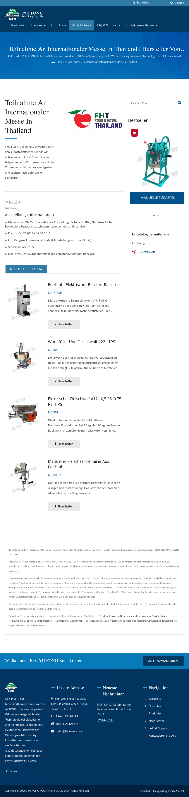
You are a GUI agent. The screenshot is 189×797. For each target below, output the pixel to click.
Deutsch (179, 2)
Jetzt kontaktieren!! (163, 660)
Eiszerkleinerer (91, 616)
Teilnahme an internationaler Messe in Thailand (110, 62)
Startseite (17, 25)
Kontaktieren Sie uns (140, 25)
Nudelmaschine (117, 621)
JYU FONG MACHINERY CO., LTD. (46, 791)
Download (147, 252)
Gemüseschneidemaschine (160, 621)
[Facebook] (7, 771)
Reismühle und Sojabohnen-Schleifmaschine (30, 621)
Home (60, 62)
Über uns (36, 25)
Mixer (164, 616)
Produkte (57, 25)
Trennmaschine (61, 621)
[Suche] (134, 3)
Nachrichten (81, 25)
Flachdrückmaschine (136, 621)
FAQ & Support (107, 25)
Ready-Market (176, 791)
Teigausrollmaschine (99, 621)
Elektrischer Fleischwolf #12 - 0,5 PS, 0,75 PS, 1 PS (84, 401)
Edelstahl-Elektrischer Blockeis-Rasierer (83, 284)
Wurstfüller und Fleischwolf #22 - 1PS (81, 341)
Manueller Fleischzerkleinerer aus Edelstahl (78, 464)
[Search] (180, 103)
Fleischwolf (104, 616)
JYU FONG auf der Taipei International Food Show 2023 (114, 709)
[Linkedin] (15, 771)
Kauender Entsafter (151, 616)
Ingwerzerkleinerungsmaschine (125, 616)
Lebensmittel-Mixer (78, 621)
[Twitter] (10, 771)
